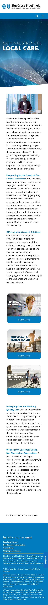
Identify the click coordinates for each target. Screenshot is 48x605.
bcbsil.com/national (17, 537)
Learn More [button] (24, 319)
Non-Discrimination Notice (14, 545)
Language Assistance (12, 551)
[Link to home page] (24, 6)
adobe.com (7, 586)
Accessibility (8, 548)
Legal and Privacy (10, 542)
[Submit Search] (36, 16)
